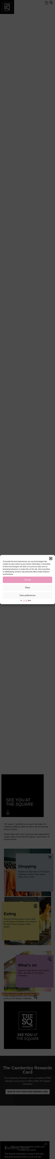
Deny (27, 587)
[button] (50, 558)
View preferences (27, 595)
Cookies (26, 600)
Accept (27, 579)
